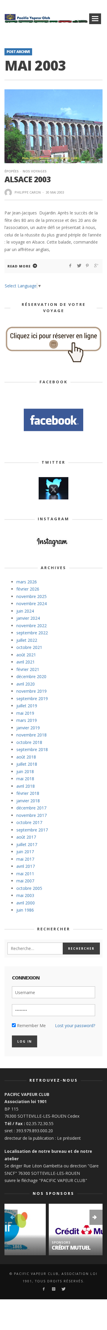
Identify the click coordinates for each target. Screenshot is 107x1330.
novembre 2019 (31, 691)
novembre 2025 (31, 596)
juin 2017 (25, 851)
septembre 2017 (32, 830)
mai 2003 (25, 895)
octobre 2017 (29, 822)
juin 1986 (25, 910)
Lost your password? (75, 1025)
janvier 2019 (28, 728)
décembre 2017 (31, 808)
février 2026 (27, 589)
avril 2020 (25, 684)
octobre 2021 (29, 647)
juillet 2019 (26, 705)
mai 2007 (25, 881)
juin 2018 (25, 771)
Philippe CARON (28, 192)
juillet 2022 (26, 640)
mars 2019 (26, 720)
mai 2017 (25, 859)
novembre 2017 (31, 815)
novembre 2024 (31, 603)
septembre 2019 (32, 698)
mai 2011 (25, 873)
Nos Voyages (35, 171)
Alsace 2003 (27, 179)
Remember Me (31, 1025)
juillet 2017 (26, 844)
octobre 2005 (29, 888)
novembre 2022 (31, 625)
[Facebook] (44, 1289)
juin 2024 (25, 611)
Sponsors (16, 1242)
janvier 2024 (28, 618)
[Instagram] (53, 1289)
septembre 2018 (32, 749)
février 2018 (27, 793)
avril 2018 (25, 786)
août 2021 (26, 655)
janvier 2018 (28, 800)
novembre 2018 (31, 735)
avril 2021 (25, 662)
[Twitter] (63, 1289)
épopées (11, 171)
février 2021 (27, 669)
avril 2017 (25, 866)
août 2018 (26, 757)
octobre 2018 (29, 742)
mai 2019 (25, 713)
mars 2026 (26, 582)
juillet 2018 (26, 764)
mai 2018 (25, 778)
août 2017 (26, 837)
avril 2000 (25, 903)
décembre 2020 (31, 676)
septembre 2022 (32, 633)
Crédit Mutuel (26, 1247)
